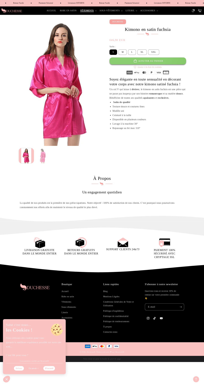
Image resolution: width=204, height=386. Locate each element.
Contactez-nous (110, 332)
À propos (107, 327)
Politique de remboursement (116, 321)
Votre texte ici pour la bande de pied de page (102, 359)
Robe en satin (68, 296)
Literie (65, 312)
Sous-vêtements (69, 307)
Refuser (19, 368)
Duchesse (90, 352)
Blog (105, 291)
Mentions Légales (111, 296)
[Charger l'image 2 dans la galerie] (42, 155)
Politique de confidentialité (116, 316)
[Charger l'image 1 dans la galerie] (26, 155)
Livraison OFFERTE (73, 3)
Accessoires (67, 318)
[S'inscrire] (180, 306)
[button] (88, 10)
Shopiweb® (119, 352)
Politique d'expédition (113, 311)
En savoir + (34, 368)
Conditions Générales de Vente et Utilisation (118, 304)
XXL (153, 52)
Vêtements (66, 302)
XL (142, 52)
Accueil (65, 291)
